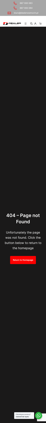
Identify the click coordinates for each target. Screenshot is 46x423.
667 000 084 (26, 8)
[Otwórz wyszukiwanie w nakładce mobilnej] (31, 23)
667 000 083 (26, 3)
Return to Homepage (23, 260)
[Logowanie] (35, 23)
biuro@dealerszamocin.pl (26, 13)
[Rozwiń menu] (25, 23)
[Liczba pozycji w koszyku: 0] (40, 23)
